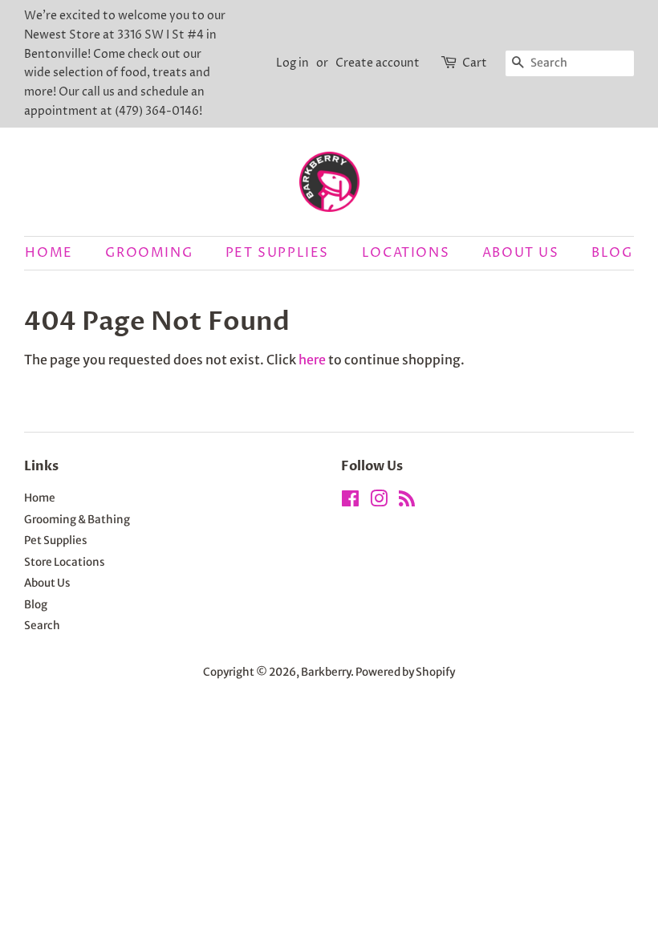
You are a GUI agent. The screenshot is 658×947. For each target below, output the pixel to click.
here (312, 360)
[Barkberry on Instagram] (379, 502)
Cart (474, 63)
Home (48, 253)
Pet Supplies (277, 253)
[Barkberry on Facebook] (350, 502)
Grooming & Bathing (77, 519)
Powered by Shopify (405, 672)
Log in (292, 63)
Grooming (149, 253)
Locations (405, 253)
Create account (377, 63)
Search (42, 625)
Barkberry (326, 672)
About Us (520, 253)
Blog (611, 253)
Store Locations (64, 562)
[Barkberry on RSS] (407, 502)
